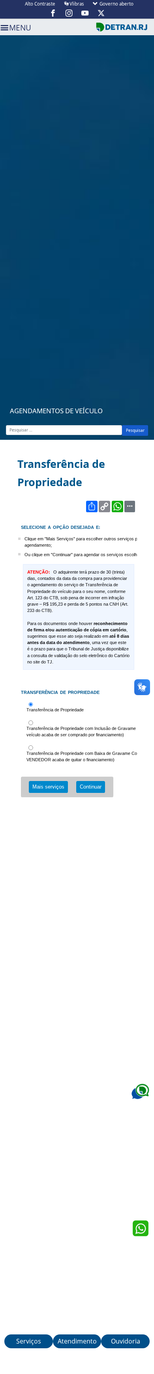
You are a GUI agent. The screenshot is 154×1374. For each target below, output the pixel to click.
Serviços (28, 1341)
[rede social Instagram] (69, 13)
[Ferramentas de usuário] (129, 506)
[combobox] (64, 430)
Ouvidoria (125, 1341)
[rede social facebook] (53, 13)
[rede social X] (101, 13)
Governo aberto (115, 4)
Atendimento (77, 1341)
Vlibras (76, 4)
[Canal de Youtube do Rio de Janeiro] (85, 13)
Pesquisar (135, 430)
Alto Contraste (40, 4)
